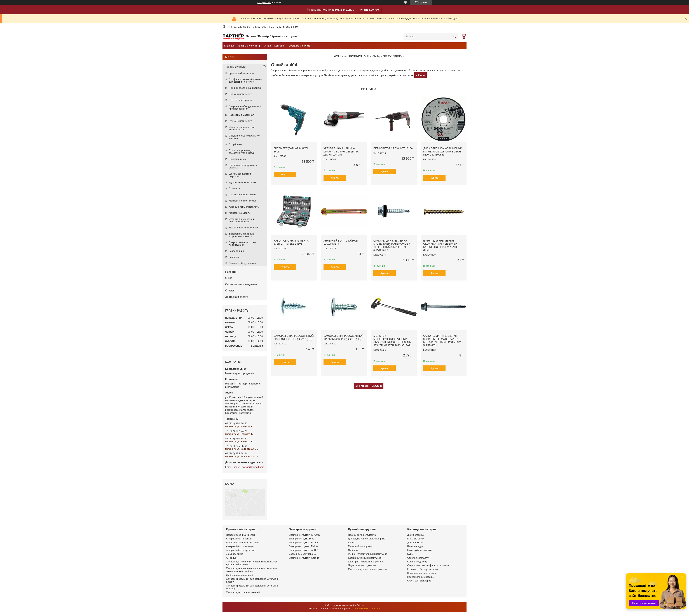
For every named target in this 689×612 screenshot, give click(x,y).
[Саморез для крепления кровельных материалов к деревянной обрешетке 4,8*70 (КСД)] (394, 212)
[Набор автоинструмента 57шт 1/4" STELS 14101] (294, 212)
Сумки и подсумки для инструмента (242, 128)
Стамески (234, 188)
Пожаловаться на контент (367, 608)
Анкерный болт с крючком (240, 550)
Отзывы (230, 290)
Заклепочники (237, 250)
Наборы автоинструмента (362, 535)
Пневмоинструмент (240, 93)
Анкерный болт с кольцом (240, 546)
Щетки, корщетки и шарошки (240, 175)
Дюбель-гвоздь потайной (239, 575)
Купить (285, 174)
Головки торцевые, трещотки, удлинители (242, 151)
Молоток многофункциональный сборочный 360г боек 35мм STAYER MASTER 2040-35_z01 (392, 340)
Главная (229, 45)
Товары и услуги (247, 45)
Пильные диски (415, 538)
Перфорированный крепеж (245, 87)
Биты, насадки (415, 546)
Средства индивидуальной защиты (244, 137)
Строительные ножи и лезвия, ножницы (242, 220)
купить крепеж (369, 9)
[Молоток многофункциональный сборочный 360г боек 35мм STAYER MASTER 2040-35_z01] (394, 307)
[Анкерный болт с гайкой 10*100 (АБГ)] (344, 212)
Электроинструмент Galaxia (304, 558)
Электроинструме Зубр (301, 538)
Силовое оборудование (243, 263)
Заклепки (234, 257)
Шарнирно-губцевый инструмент (365, 561)
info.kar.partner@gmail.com (248, 466)
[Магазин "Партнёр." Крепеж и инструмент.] (233, 36)
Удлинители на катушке (242, 182)
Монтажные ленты (239, 212)
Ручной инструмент (240, 120)
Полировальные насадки (420, 577)
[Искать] (454, 36)
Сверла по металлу (418, 558)
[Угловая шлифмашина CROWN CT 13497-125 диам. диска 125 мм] (344, 120)
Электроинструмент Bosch (303, 542)
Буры (410, 554)
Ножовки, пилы (237, 158)
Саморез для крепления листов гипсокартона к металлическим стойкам (251, 569)
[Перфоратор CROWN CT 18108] (394, 120)
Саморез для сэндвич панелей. (243, 592)
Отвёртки (353, 550)
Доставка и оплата (299, 45)
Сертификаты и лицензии (241, 284)
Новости (230, 271)
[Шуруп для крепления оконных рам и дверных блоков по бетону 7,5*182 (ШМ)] (444, 212)
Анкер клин (232, 558)
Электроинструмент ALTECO (304, 550)
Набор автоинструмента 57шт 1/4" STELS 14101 (291, 242)
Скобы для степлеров (419, 580)
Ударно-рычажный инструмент (364, 558)
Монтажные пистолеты (242, 200)
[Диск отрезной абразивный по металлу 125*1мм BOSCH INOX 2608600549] (444, 120)
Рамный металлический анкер (242, 542)
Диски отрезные (416, 535)
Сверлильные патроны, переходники (242, 243)
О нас (267, 45)
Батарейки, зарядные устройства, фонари (241, 235)
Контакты (279, 45)
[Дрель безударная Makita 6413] (294, 120)
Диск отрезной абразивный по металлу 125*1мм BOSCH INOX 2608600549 (442, 151)
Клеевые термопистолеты (244, 206)
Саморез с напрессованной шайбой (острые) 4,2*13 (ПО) (294, 337)
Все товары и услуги (367, 385)
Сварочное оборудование (303, 554)
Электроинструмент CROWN (304, 535)
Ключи (351, 542)
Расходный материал (241, 114)
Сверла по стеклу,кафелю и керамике (428, 565)
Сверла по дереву (417, 561)
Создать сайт (264, 2)
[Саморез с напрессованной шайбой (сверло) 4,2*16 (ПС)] (344, 307)
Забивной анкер (234, 554)
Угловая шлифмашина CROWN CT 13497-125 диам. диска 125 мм (341, 151)
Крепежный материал (241, 73)
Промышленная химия (242, 194)
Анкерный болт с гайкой (239, 538)
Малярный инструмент (360, 546)
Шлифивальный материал (421, 573)
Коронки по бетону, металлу (422, 569)
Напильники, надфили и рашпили (243, 166)
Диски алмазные (416, 542)
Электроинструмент (240, 100)
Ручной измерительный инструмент (367, 554)
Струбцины (235, 144)
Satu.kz (360, 605)
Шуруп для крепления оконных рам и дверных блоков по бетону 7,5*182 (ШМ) (440, 245)
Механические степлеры (243, 227)
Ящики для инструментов (362, 565)
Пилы (421, 75)
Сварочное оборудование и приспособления (245, 107)
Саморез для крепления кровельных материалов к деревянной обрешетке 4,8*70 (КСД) (391, 245)
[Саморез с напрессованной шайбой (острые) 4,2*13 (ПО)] (294, 307)
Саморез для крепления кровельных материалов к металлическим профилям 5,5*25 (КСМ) (442, 340)
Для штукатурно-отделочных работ (367, 538)
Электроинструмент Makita (303, 546)
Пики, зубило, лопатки (419, 550)
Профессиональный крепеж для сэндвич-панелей (245, 80)
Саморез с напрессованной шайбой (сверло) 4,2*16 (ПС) (344, 337)
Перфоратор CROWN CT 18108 (393, 148)
